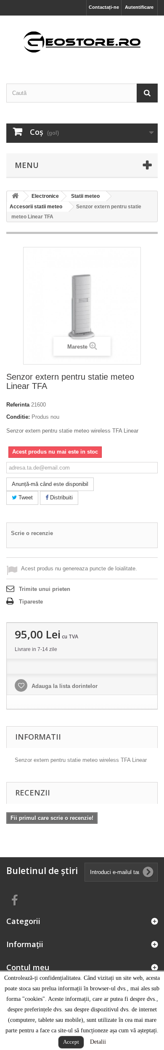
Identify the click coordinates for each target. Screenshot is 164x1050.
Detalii (98, 1042)
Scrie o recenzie (32, 533)
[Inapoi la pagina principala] (15, 196)
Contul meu (27, 967)
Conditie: (18, 417)
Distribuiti (60, 497)
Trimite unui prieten (44, 589)
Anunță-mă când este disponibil (50, 484)
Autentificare (139, 7)
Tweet (25, 497)
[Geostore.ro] (82, 42)
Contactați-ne (104, 7)
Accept (71, 1042)
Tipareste (31, 601)
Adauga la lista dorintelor (64, 686)
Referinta (17, 405)
